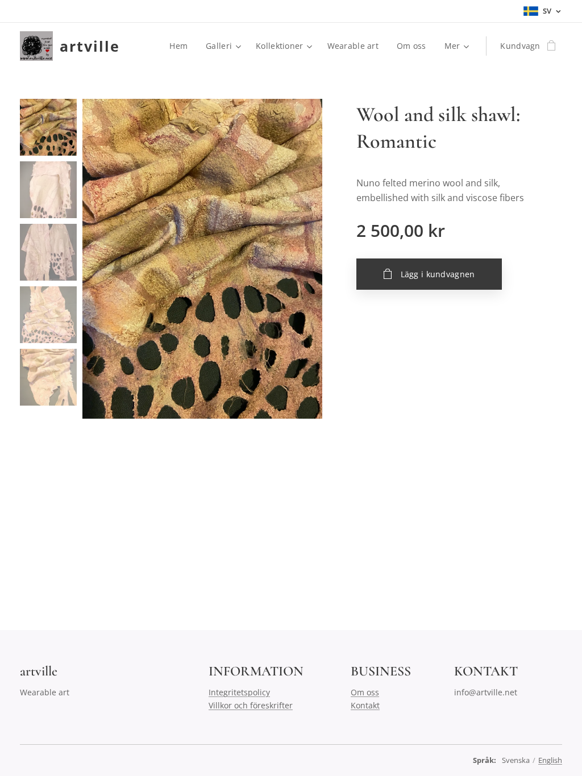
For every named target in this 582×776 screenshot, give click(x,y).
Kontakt (365, 705)
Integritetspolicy (239, 692)
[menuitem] (182, 46)
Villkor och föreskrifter (251, 705)
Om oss (365, 692)
